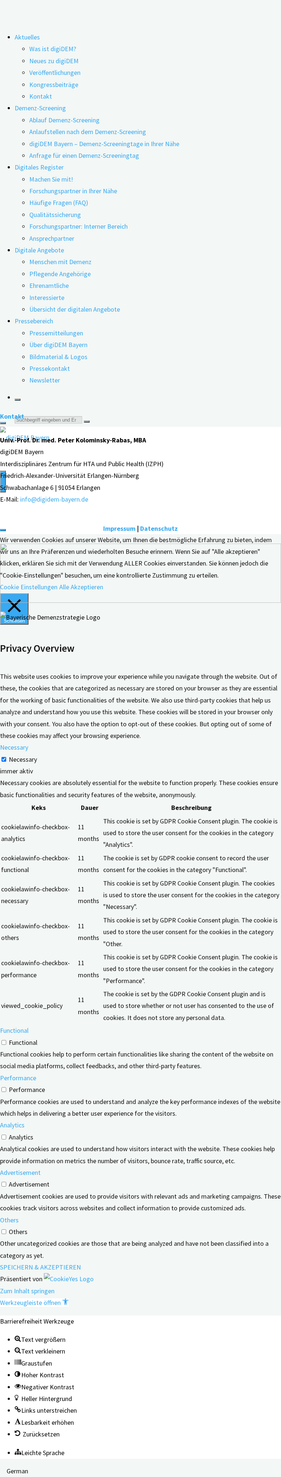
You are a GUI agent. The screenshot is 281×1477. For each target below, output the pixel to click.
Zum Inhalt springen (27, 1291)
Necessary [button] (14, 747)
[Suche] (17, 400)
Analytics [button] (12, 1125)
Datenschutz (159, 528)
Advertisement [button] (20, 1172)
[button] (34, 1302)
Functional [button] (14, 1030)
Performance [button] (18, 1078)
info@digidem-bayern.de (54, 499)
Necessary (23, 759)
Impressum (119, 528)
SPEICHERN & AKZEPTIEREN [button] (40, 1267)
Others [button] (9, 1220)
